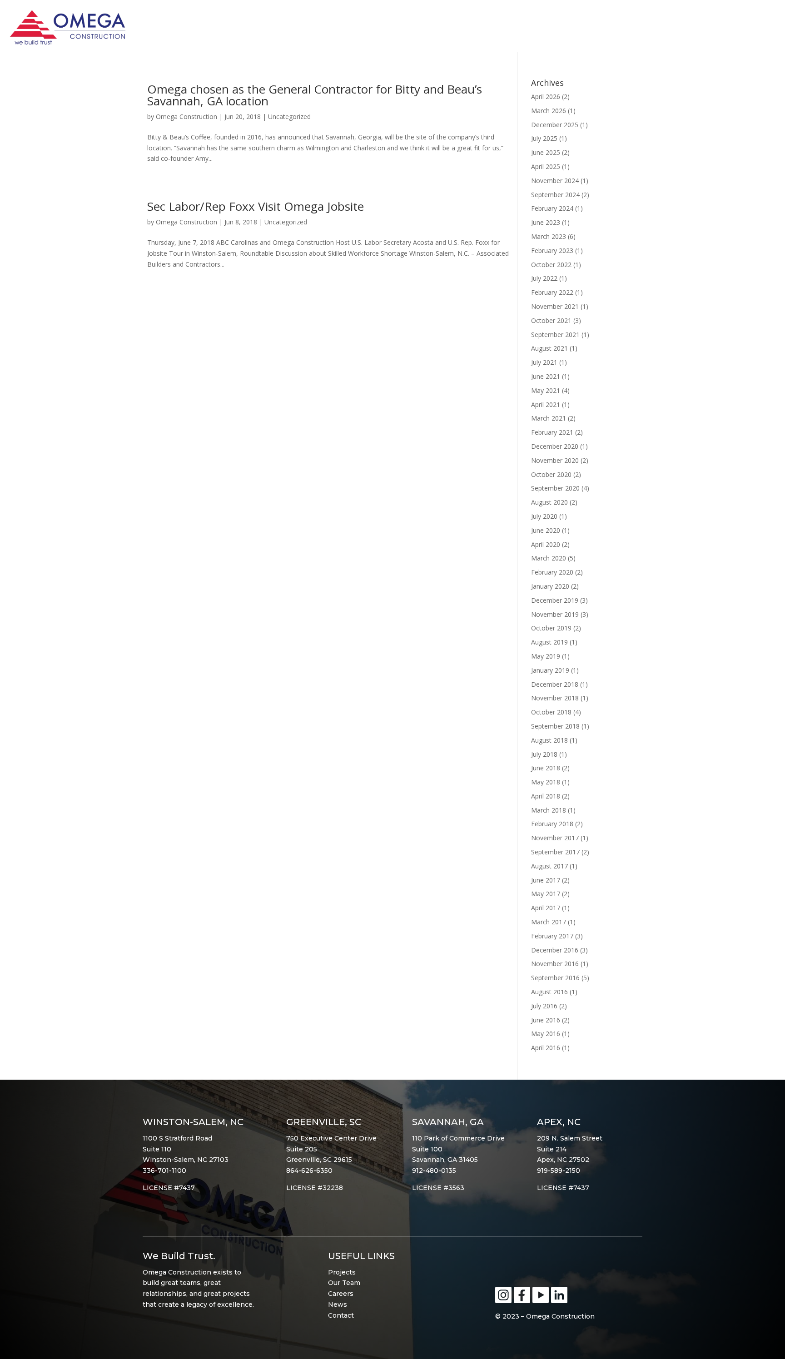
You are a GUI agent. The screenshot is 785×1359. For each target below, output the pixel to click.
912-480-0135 (434, 1170)
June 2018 (545, 768)
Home (486, 30)
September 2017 (555, 852)
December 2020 (554, 446)
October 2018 (551, 712)
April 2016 (545, 1047)
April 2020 (545, 544)
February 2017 (552, 936)
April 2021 (545, 404)
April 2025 (545, 166)
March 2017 (548, 922)
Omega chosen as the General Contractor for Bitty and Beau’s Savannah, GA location (314, 95)
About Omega (540, 30)
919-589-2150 (558, 1170)
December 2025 (554, 124)
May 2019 (545, 656)
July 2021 (544, 362)
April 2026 (545, 96)
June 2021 (545, 376)
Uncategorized (289, 116)
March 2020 (548, 558)
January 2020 (550, 586)
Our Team (344, 1283)
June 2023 (545, 222)
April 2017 (545, 907)
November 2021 (555, 306)
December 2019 (554, 600)
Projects (342, 1272)
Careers (340, 1294)
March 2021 (548, 418)
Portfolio (608, 30)
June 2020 (545, 530)
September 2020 (555, 488)
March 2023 (548, 236)
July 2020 (544, 516)
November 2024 (555, 180)
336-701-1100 (164, 1170)
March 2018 (548, 810)
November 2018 (555, 698)
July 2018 (544, 754)
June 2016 (545, 1020)
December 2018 (554, 684)
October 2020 (551, 474)
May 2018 (545, 782)
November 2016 (555, 963)
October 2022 (551, 264)
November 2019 (555, 614)
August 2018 (549, 740)
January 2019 (550, 670)
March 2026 (548, 110)
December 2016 (554, 950)
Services (663, 30)
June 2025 (545, 152)
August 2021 (549, 348)
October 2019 (551, 628)
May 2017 (545, 893)
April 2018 (545, 796)
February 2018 (552, 823)
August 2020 (549, 502)
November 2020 (555, 460)
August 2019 (549, 642)
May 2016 (545, 1033)
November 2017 (555, 837)
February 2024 (552, 208)
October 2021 (551, 320)
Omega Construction (186, 116)
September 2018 (555, 726)
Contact (341, 1315)
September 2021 (555, 334)
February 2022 (552, 292)
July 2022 (544, 278)
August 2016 (549, 991)
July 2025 (544, 138)
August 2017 (549, 866)
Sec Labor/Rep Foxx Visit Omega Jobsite (255, 206)
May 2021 (545, 390)
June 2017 (545, 880)
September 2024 (555, 194)
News (337, 1304)
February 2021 (552, 432)
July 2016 (544, 1006)
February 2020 (552, 572)
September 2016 (555, 977)
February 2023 (552, 250)
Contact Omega (734, 30)
